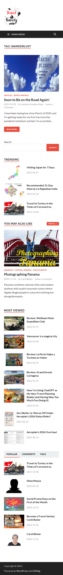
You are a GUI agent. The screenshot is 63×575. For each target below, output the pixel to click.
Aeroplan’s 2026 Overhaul (42, 432)
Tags (43, 454)
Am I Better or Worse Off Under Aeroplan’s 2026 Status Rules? (35, 414)
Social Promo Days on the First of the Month (41, 500)
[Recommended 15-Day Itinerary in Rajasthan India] (14, 185)
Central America (23, 270)
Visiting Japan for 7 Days (41, 167)
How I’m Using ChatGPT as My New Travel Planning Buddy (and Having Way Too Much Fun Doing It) (43, 395)
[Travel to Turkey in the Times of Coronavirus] (14, 203)
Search (7, 141)
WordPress (22, 570)
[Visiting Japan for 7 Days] (14, 167)
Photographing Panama (22, 274)
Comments (28, 454)
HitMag (36, 570)
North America (21, 95)
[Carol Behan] (14, 534)
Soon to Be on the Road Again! (27, 100)
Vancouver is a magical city (42, 336)
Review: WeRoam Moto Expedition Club (40, 319)
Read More (10, 128)
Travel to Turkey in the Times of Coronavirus (40, 205)
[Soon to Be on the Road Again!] (31, 73)
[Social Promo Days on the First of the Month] (14, 499)
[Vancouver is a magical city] (14, 336)
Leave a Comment (43, 279)
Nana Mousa (34, 480)
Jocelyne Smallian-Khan (32, 104)
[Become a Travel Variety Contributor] (14, 516)
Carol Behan (26, 279)
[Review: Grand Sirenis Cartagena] (14, 372)
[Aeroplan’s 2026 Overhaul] (14, 432)
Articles (8, 95)
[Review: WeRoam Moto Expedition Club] (14, 318)
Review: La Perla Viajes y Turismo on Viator (41, 356)
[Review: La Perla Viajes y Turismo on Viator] (14, 354)
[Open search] (54, 34)
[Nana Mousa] (14, 481)
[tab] (12, 454)
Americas (8, 270)
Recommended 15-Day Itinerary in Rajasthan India (42, 187)
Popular (11, 454)
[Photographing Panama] (31, 231)
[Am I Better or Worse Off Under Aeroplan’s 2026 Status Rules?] (9, 413)
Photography (40, 270)
